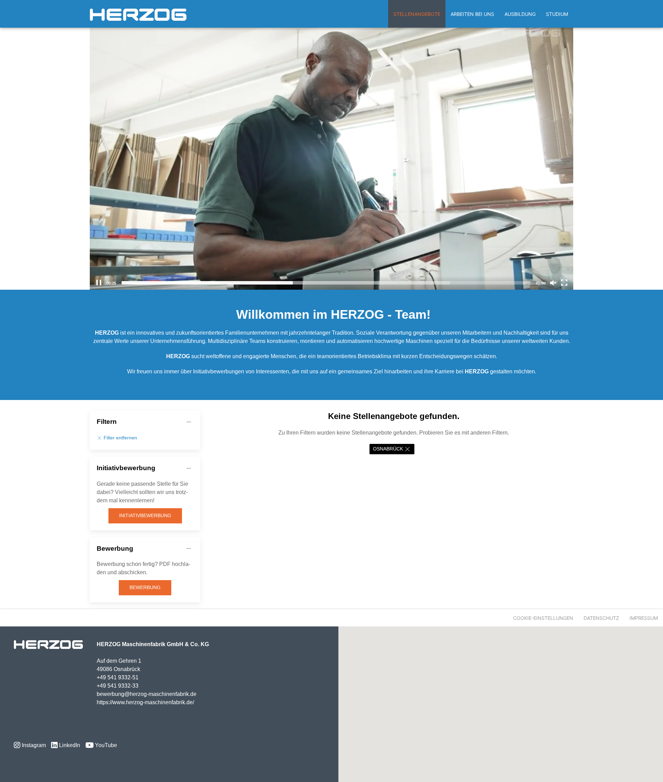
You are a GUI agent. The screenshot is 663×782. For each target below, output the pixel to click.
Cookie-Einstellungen (543, 618)
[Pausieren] (98, 282)
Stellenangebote (416, 14)
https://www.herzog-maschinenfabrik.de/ (145, 702)
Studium (557, 14)
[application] (331, 153)
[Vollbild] (564, 282)
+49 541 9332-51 (117, 677)
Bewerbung (145, 587)
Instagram (33, 745)
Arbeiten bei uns (472, 14)
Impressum (644, 618)
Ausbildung (520, 14)
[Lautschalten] (553, 282)
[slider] (326, 283)
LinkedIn (69, 745)
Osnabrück (388, 448)
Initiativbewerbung (145, 515)
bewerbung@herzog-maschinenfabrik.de (146, 694)
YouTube (105, 745)
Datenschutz (601, 618)
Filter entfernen (119, 437)
